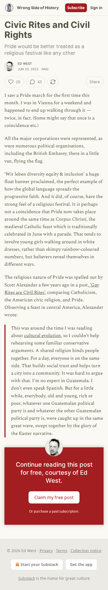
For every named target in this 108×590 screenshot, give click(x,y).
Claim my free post (54, 497)
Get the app (81, 564)
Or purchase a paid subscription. (54, 511)
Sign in (96, 7)
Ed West (25, 64)
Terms (61, 550)
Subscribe (76, 7)
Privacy (46, 550)
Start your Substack (39, 564)
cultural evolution (42, 335)
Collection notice (86, 550)
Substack (26, 578)
